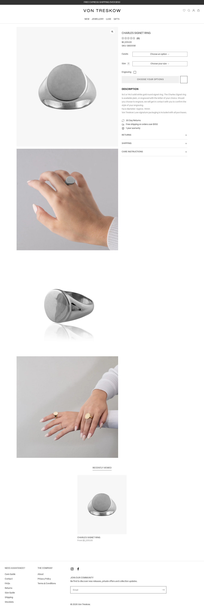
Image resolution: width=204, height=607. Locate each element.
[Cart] (198, 11)
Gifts (116, 19)
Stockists (9, 602)
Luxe (108, 19)
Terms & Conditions (47, 584)
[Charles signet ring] (102, 504)
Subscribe (163, 589)
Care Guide (10, 574)
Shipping (9, 597)
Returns (8, 588)
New (87, 19)
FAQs (7, 584)
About (40, 574)
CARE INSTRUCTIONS (132, 152)
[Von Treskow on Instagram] (72, 569)
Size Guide (10, 593)
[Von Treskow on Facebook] (78, 569)
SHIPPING (126, 143)
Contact (9, 579)
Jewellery (98, 19)
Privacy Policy (44, 579)
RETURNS (126, 135)
